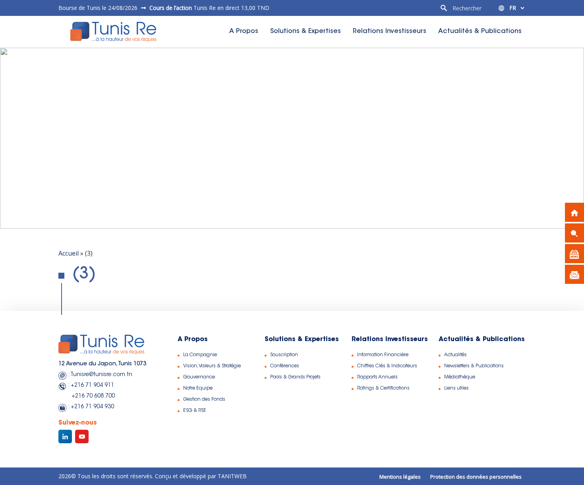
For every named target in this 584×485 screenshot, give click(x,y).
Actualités (455, 355)
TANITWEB (231, 476)
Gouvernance (199, 377)
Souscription (284, 355)
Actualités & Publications (480, 31)
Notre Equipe (198, 388)
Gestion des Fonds (204, 399)
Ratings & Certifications (383, 388)
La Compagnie (200, 355)
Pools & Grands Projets (295, 377)
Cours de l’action (170, 8)
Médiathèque (459, 377)
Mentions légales (400, 476)
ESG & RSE (194, 410)
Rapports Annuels (377, 377)
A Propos (243, 31)
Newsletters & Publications (474, 366)
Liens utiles (456, 388)
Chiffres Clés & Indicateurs (387, 366)
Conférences (284, 366)
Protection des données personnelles (476, 476)
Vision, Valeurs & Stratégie (212, 366)
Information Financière (382, 355)
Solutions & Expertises (305, 31)
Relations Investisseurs (389, 31)
